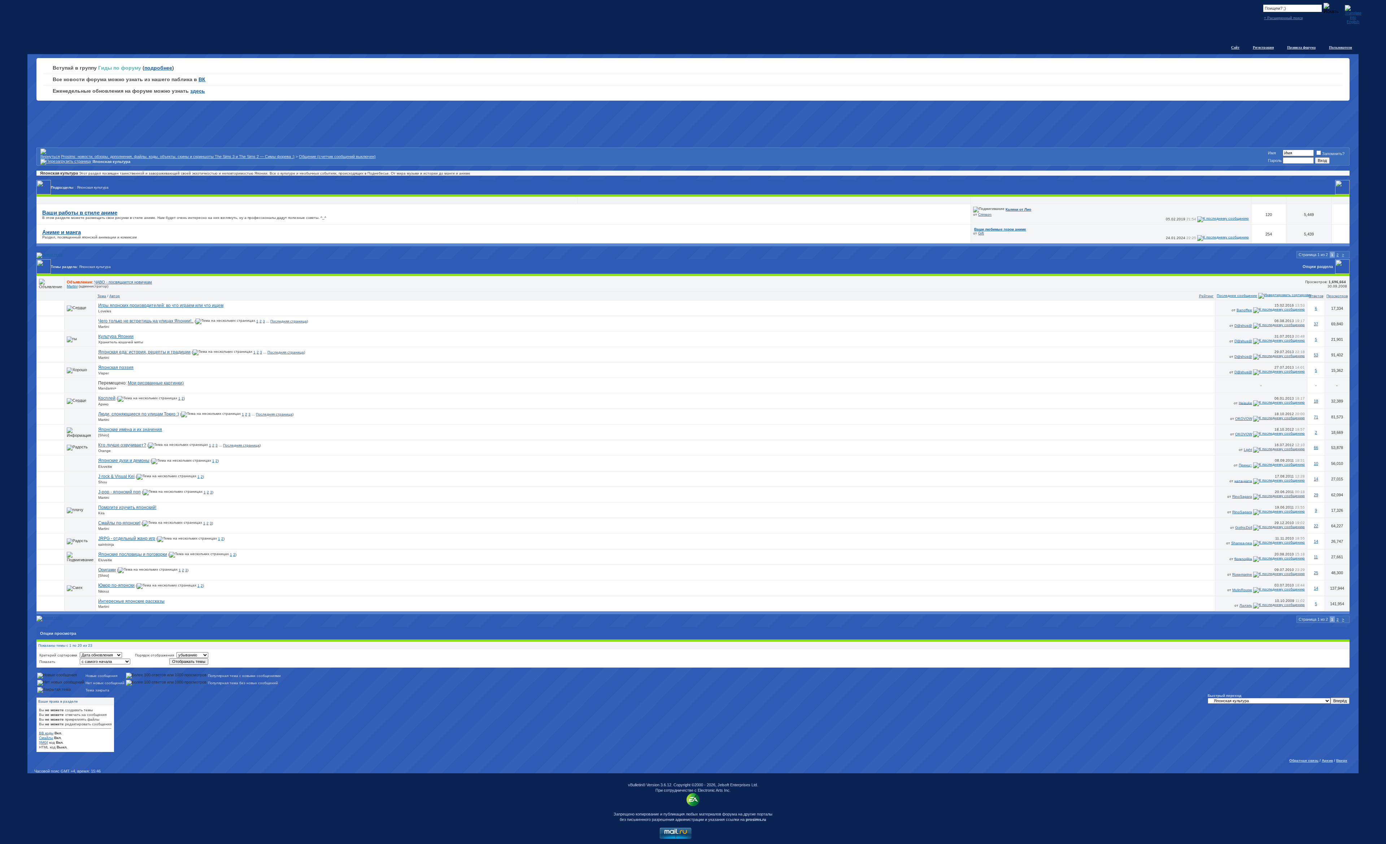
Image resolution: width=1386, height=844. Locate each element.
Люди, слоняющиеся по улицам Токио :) (138, 414)
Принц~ (1245, 465)
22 (1316, 526)
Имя (1272, 153)
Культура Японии (116, 336)
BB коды (46, 733)
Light (1248, 450)
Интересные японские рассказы (131, 601)
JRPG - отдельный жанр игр (126, 538)
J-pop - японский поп (119, 491)
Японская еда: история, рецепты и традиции (144, 352)
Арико (103, 404)
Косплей (107, 398)
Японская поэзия (116, 367)
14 (1316, 479)
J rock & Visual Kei (116, 476)
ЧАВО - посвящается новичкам (123, 282)
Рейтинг (1206, 296)
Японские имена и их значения (130, 429)
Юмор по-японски (116, 585)
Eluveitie (105, 467)
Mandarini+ (107, 388)
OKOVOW (1243, 419)
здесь (197, 91)
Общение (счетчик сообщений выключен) (337, 156)
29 (1316, 495)
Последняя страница (288, 321)
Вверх (1341, 760)
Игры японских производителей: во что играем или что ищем (160, 305)
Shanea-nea (1241, 543)
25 (1316, 573)
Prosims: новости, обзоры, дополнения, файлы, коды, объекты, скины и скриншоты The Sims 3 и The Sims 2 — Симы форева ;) (178, 156)
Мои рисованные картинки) (156, 383)
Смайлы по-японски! (119, 523)
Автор (114, 296)
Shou (102, 482)
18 (1316, 401)
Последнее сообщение (1237, 296)
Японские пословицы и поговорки (132, 554)
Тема (101, 296)
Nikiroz (103, 591)
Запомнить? (1333, 153)
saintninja (106, 544)
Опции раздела (1318, 266)
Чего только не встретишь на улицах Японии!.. (145, 321)
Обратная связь (1304, 760)
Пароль (1275, 160)
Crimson (984, 214)
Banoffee (1244, 310)
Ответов (1316, 296)
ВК (202, 79)
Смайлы (46, 738)
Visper (103, 373)
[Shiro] (103, 435)
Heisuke (1245, 403)
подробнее (158, 68)
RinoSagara (1242, 496)
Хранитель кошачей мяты (120, 342)
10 (1316, 463)
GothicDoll (1243, 527)
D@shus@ (1243, 326)
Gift (981, 233)
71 (1316, 417)
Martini (72, 286)
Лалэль (1245, 605)
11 (1316, 557)
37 (1316, 324)
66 (1316, 447)
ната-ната (1243, 481)
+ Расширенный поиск (1283, 18)
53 (1316, 355)
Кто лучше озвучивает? (122, 445)
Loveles (104, 311)
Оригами (107, 569)
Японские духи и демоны (123, 460)
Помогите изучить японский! (127, 507)
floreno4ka (1243, 559)
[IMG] (43, 742)
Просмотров (1337, 296)
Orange (104, 451)
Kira (101, 513)
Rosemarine (1242, 574)
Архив (1327, 760)
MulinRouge (1242, 590)
